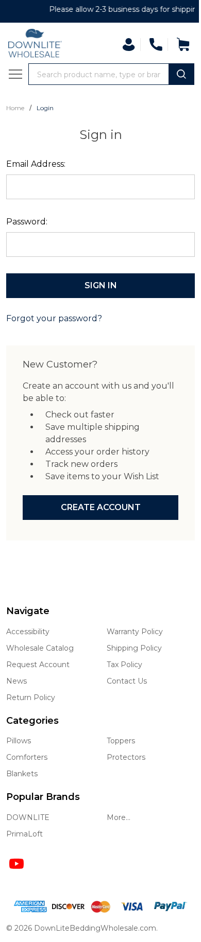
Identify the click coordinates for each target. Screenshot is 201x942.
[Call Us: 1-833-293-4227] (155, 44)
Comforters (26, 757)
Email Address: (35, 164)
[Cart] (183, 44)
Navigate (27, 611)
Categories (32, 720)
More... (118, 817)
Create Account (101, 507)
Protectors (126, 757)
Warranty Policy (135, 631)
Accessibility (27, 631)
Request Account (38, 664)
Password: (26, 221)
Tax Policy (124, 664)
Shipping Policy (134, 648)
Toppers (121, 740)
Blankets (22, 773)
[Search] (181, 74)
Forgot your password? (54, 318)
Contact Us (127, 681)
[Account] (128, 44)
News (16, 681)
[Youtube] (16, 863)
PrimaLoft (24, 834)
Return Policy (30, 697)
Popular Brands (43, 797)
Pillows (18, 740)
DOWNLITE (27, 817)
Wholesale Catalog (40, 648)
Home (16, 108)
